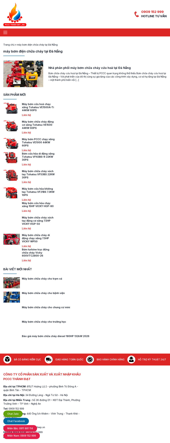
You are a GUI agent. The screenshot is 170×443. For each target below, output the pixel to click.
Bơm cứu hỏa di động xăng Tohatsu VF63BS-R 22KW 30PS (38, 156)
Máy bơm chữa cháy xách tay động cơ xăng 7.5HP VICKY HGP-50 (37, 220)
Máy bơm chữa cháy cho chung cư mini (46, 307)
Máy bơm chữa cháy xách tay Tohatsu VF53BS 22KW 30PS (38, 174)
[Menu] (5, 32)
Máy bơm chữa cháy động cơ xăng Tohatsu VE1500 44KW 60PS (38, 125)
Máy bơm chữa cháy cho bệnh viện (43, 293)
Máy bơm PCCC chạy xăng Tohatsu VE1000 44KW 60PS (38, 142)
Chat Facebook (16, 421)
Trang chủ (8, 44)
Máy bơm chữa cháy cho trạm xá (42, 278)
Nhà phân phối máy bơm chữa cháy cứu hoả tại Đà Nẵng (89, 68)
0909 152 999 (152, 12)
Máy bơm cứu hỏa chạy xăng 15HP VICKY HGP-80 (38, 205)
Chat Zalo (13, 413)
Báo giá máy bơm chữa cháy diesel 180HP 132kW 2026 (55, 336)
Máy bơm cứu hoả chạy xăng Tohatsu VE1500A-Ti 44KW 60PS (38, 107)
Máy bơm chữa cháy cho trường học (44, 321)
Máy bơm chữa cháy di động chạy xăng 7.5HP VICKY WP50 (36, 238)
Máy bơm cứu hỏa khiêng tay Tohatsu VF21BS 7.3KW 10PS (38, 192)
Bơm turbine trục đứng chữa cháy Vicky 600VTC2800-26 (35, 252)
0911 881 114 (20, 428)
